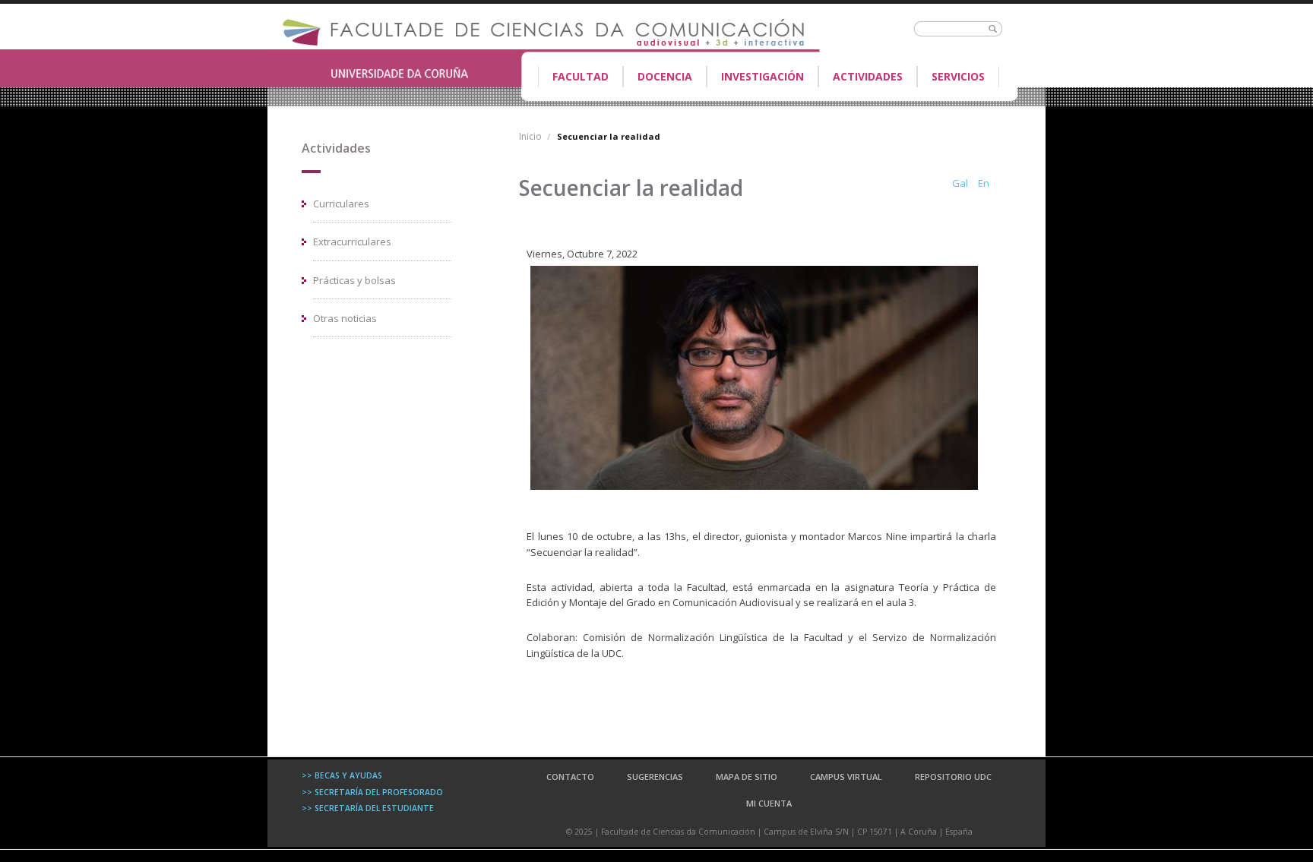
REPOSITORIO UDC (953, 776)
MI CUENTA (769, 803)
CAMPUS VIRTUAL (846, 776)
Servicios (958, 76)
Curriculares (341, 203)
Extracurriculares (352, 241)
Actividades (868, 76)
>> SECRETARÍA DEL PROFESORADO (372, 792)
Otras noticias (345, 318)
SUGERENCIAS (655, 776)
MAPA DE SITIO (746, 776)
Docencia (657, 78)
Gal (960, 183)
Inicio (530, 136)
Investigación (762, 76)
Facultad (573, 78)
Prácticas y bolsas (354, 280)
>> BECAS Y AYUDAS (342, 775)
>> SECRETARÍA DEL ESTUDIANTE (368, 808)
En (983, 183)
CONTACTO (570, 776)
